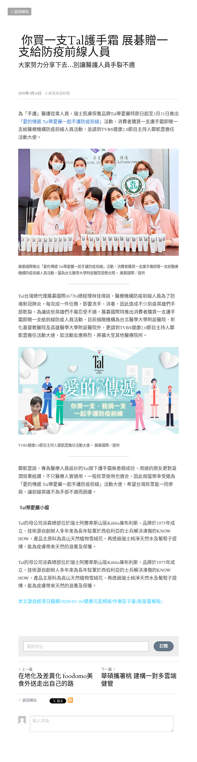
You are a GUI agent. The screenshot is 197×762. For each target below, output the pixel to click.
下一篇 (106, 669)
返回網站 (21, 11)
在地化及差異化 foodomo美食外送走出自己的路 (55, 680)
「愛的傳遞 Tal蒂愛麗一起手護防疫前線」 (61, 121)
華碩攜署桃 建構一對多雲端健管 (138, 680)
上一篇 (27, 669)
